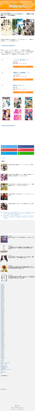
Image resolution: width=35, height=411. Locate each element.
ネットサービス (3, 371)
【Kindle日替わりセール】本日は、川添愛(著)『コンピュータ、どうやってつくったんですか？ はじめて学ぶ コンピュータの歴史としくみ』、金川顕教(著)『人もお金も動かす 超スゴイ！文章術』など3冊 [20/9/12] (18, 216)
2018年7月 (2, 337)
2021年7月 (2, 302)
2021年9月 (2, 300)
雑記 (1, 373)
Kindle (2, 364)
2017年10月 (3, 346)
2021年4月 (2, 305)
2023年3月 (2, 285)
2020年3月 (2, 318)
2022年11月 (3, 287)
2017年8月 (2, 348)
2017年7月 (2, 349)
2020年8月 (2, 313)
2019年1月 (2, 331)
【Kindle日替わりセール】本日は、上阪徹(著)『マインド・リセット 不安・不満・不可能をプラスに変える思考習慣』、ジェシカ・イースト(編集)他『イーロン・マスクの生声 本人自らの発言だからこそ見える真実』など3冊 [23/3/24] (21, 277)
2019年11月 (3, 322)
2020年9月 (2, 312)
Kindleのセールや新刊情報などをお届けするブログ (17, 407)
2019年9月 (2, 324)
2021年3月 (2, 306)
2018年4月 (2, 340)
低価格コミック (3, 372)
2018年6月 (2, 338)
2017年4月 (2, 352)
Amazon (2, 361)
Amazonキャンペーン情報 (5, 362)
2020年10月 (3, 311)
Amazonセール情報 (4, 363)
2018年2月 (2, 342)
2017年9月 (2, 347)
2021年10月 (3, 299)
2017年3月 (2, 353)
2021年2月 (2, 307)
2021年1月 (2, 308)
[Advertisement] (10, 137)
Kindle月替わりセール (4, 367)
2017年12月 (3, 344)
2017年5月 (2, 351)
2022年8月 (2, 290)
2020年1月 (2, 320)
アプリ (2, 370)
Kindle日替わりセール (4, 366)
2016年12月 (3, 356)
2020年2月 (2, 319)
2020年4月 (2, 317)
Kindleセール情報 (3, 365)
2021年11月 (3, 298)
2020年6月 (2, 315)
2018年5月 (2, 339)
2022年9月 (2, 289)
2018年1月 (2, 343)
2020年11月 (3, 310)
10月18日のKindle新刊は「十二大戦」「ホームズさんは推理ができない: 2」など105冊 (20, 203)
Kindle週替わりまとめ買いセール (6, 369)
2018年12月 (3, 332)
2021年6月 (2, 303)
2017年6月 (2, 350)
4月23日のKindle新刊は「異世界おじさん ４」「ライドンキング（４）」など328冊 (20, 164)
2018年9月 (2, 335)
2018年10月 (3, 334)
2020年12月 (3, 309)
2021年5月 (2, 304)
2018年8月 (2, 336)
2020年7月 (2, 314)
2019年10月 (3, 323)
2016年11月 (3, 357)
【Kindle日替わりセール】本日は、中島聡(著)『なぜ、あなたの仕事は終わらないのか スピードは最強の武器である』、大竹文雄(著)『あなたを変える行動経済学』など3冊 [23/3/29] (21, 248)
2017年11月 (3, 345)
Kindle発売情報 (3, 368)
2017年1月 (2, 355)
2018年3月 (2, 341)
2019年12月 (3, 321)
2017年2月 (2, 354)
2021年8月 (2, 301)
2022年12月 (3, 286)
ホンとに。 (17, 405)
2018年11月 (3, 333)
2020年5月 (2, 316)
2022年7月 (2, 291)
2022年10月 (3, 288)
